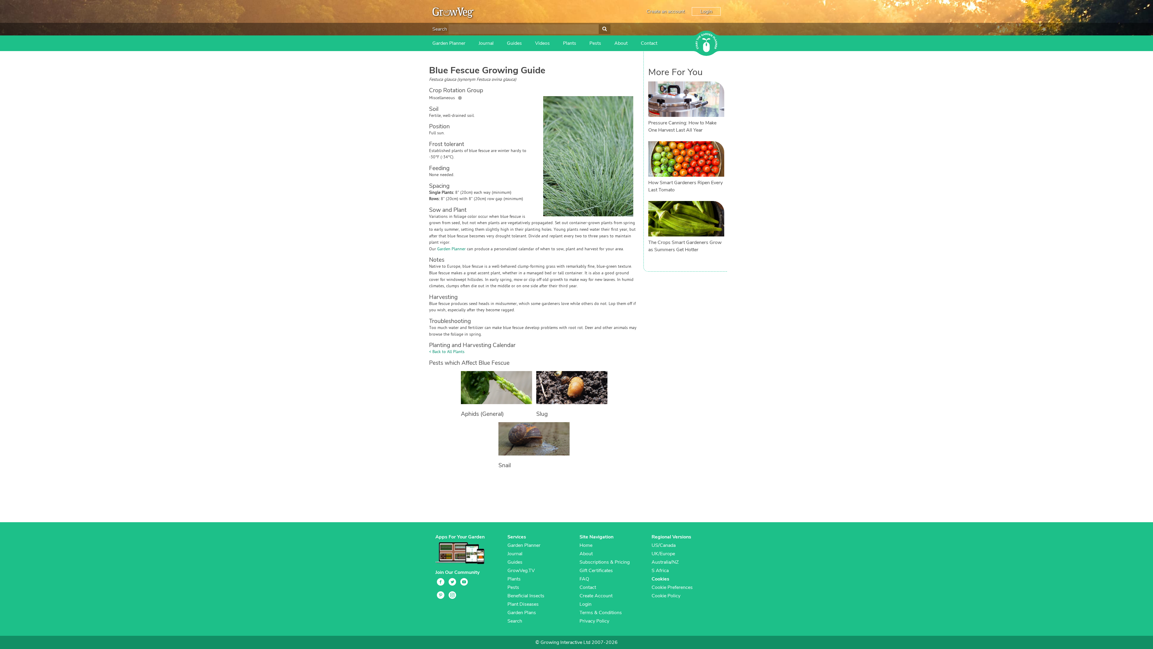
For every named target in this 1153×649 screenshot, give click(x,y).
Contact (649, 43)
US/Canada (664, 545)
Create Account (596, 596)
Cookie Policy (666, 596)
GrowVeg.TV (521, 570)
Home (586, 545)
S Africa (660, 570)
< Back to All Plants (447, 352)
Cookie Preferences (672, 587)
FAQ (584, 579)
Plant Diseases (523, 604)
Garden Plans (521, 612)
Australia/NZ (665, 562)
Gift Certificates (596, 570)
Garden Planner (448, 43)
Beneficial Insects (525, 596)
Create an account (665, 11)
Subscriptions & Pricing (605, 562)
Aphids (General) (482, 414)
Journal (486, 43)
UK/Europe (663, 553)
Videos (542, 43)
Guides (514, 43)
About (621, 43)
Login (706, 11)
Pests (595, 43)
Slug (542, 414)
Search (439, 29)
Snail (504, 465)
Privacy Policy (594, 621)
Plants (569, 43)
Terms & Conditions (601, 612)
